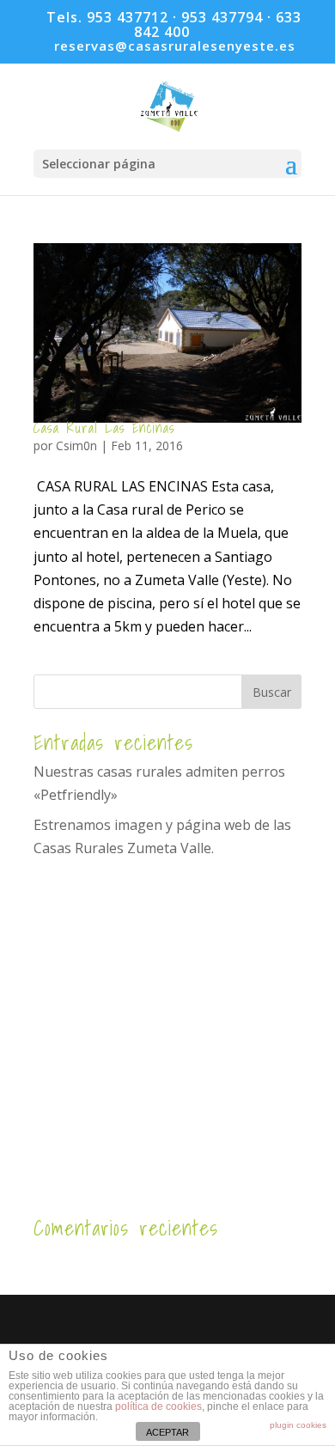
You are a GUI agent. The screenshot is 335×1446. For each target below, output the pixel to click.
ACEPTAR (167, 1432)
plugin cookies (298, 1425)
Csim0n (76, 445)
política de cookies (158, 1406)
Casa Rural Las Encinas (104, 428)
